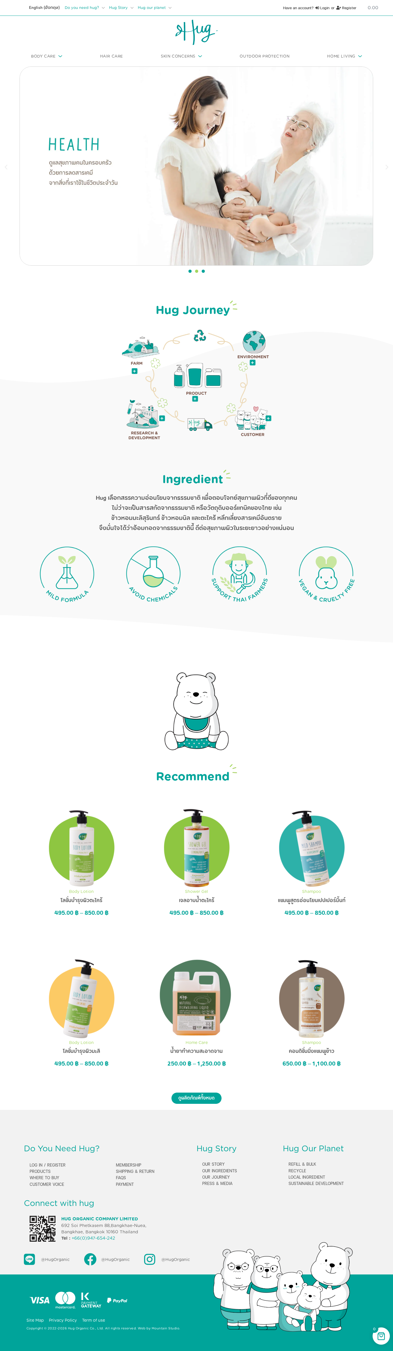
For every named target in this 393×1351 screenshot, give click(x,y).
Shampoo (311, 891)
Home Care (197, 1042)
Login (324, 7)
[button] (6, 167)
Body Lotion (81, 891)
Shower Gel (196, 891)
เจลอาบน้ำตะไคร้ (196, 900)
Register (348, 7)
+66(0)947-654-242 (93, 1238)
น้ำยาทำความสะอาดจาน (196, 1051)
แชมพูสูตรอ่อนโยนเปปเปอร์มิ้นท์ (312, 900)
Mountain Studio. (166, 1328)
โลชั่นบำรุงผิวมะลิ (81, 1051)
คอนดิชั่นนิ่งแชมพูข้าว (311, 1051)
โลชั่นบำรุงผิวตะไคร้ (81, 900)
